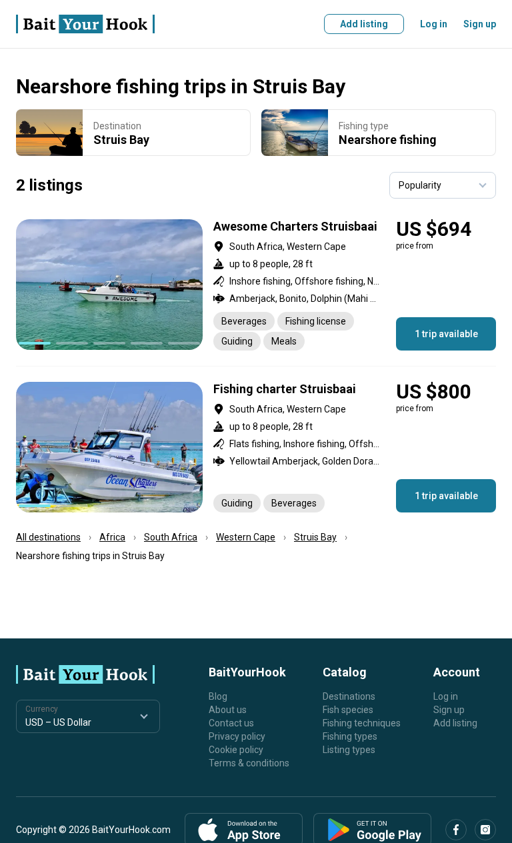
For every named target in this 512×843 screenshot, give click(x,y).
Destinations (349, 696)
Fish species (348, 709)
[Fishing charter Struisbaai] (256, 447)
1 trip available (446, 334)
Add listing (364, 24)
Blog (218, 696)
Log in (433, 24)
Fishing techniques (362, 723)
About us (228, 709)
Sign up (479, 24)
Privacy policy (237, 736)
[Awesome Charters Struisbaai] (256, 285)
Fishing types (350, 736)
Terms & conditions (249, 763)
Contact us (231, 723)
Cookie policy (236, 749)
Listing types (349, 749)
